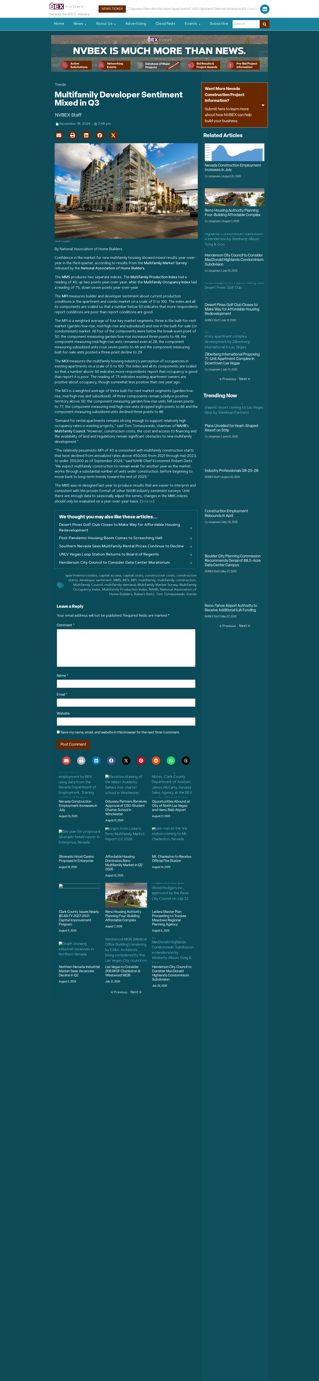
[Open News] (85, 24)
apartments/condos (81, 575)
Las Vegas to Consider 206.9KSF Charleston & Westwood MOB (122, 971)
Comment (65, 625)
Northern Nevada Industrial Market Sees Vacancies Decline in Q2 (79, 971)
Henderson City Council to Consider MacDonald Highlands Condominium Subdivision (234, 260)
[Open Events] (199, 24)
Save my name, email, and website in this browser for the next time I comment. (120, 732)
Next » (136, 992)
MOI (126, 580)
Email (62, 695)
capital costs (133, 575)
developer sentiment (95, 580)
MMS (117, 580)
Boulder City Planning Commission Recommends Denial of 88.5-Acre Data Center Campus (233, 561)
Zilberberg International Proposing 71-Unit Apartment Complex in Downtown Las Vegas (232, 359)
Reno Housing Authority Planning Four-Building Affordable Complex (123, 916)
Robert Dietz (144, 594)
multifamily (147, 580)
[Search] (264, 24)
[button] (59, 135)
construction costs (160, 575)
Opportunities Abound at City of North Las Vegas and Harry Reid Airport (185, 9)
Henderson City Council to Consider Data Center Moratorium (114, 563)
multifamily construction (176, 580)
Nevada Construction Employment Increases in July (78, 806)
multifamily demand (120, 585)
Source (147, 501)
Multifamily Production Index (124, 589)
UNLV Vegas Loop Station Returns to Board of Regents (109, 554)
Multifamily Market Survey (158, 585)
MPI (134, 580)
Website (63, 713)
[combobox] (246, 24)
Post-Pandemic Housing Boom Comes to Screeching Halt (111, 538)
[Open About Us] (115, 24)
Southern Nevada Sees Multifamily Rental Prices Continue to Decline (121, 546)
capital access (110, 575)
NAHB (153, 589)
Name (62, 676)
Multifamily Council (88, 585)
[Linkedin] (264, 9)
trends (191, 594)
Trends (60, 85)
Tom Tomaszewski (170, 594)
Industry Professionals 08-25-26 (232, 471)
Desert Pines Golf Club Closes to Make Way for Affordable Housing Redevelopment (119, 527)
